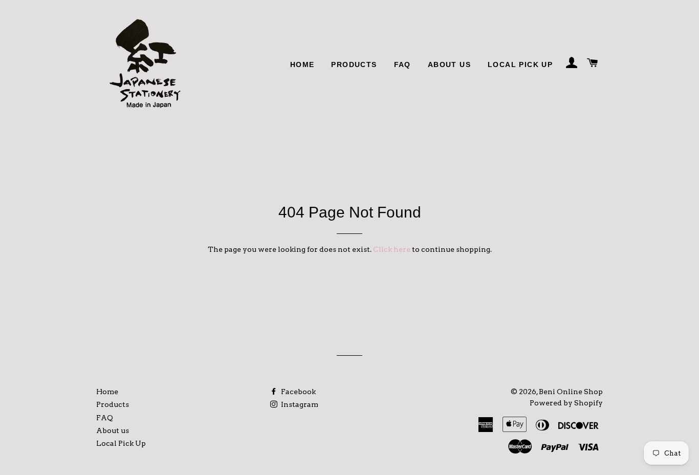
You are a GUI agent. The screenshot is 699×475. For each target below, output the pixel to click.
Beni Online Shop (571, 391)
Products (354, 64)
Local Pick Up (520, 64)
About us (449, 64)
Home (302, 64)
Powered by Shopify (566, 403)
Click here (391, 249)
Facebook (297, 391)
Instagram (298, 404)
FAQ (402, 64)
